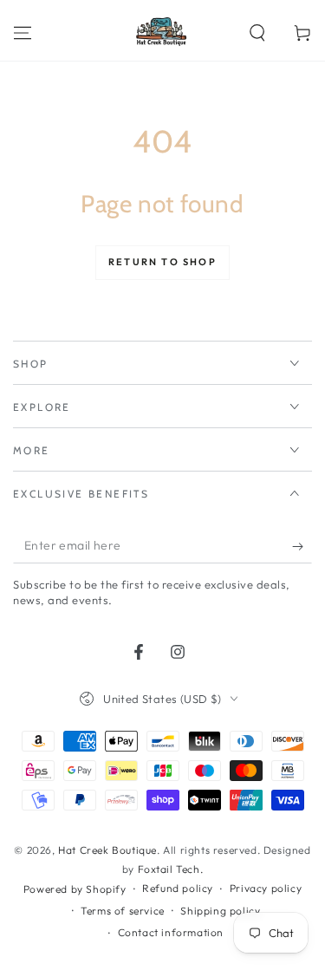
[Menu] (22, 33)
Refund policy (177, 888)
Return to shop (162, 262)
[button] (257, 33)
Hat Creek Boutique (107, 849)
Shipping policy (220, 910)
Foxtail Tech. (171, 869)
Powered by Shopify (75, 888)
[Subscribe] (302, 546)
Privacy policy (266, 888)
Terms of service (123, 910)
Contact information (171, 932)
